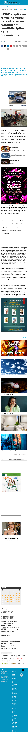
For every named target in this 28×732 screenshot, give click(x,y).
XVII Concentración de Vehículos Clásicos (10, 631)
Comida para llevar (18, 653)
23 (19, 599)
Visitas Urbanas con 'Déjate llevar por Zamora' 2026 (9, 623)
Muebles (19, 660)
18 (5, 599)
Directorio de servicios (7, 653)
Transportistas (5, 655)
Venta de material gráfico (14, 710)
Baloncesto (5, 636)
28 (13, 601)
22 (16, 599)
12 (8, 597)
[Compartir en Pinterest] (11, 46)
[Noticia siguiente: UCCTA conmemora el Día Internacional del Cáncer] (8, 49)
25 (5, 601)
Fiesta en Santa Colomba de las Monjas (10, 642)
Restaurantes (12, 660)
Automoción (19, 658)
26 (8, 601)
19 (8, 599)
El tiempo (14, 703)
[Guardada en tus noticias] (20, 46)
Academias (12, 658)
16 (19, 597)
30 (19, 601)
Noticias (14, 671)
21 (13, 599)
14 (13, 597)
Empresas (14, 677)
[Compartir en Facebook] (2, 46)
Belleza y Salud (5, 663)
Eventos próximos (6, 609)
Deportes (14, 678)
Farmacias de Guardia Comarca (14, 696)
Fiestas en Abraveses (9, 648)
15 (16, 597)
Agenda (4, 587)
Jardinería (13, 655)
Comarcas (14, 672)
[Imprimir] (14, 46)
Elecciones (14, 682)
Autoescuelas (5, 658)
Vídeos (13, 675)
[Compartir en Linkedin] (8, 46)
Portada (14, 670)
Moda (19, 663)
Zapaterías (4, 660)
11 (5, 597)
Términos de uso (5, 679)
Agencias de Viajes (21, 655)
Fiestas (13, 674)
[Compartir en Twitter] (5, 46)
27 (10, 601)
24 (2, 601)
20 (10, 599)
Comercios (13, 663)
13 (10, 597)
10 (2, 597)
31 (2, 603)
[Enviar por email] (17, 46)
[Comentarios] (23, 46)
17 (2, 599)
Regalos (24, 663)
